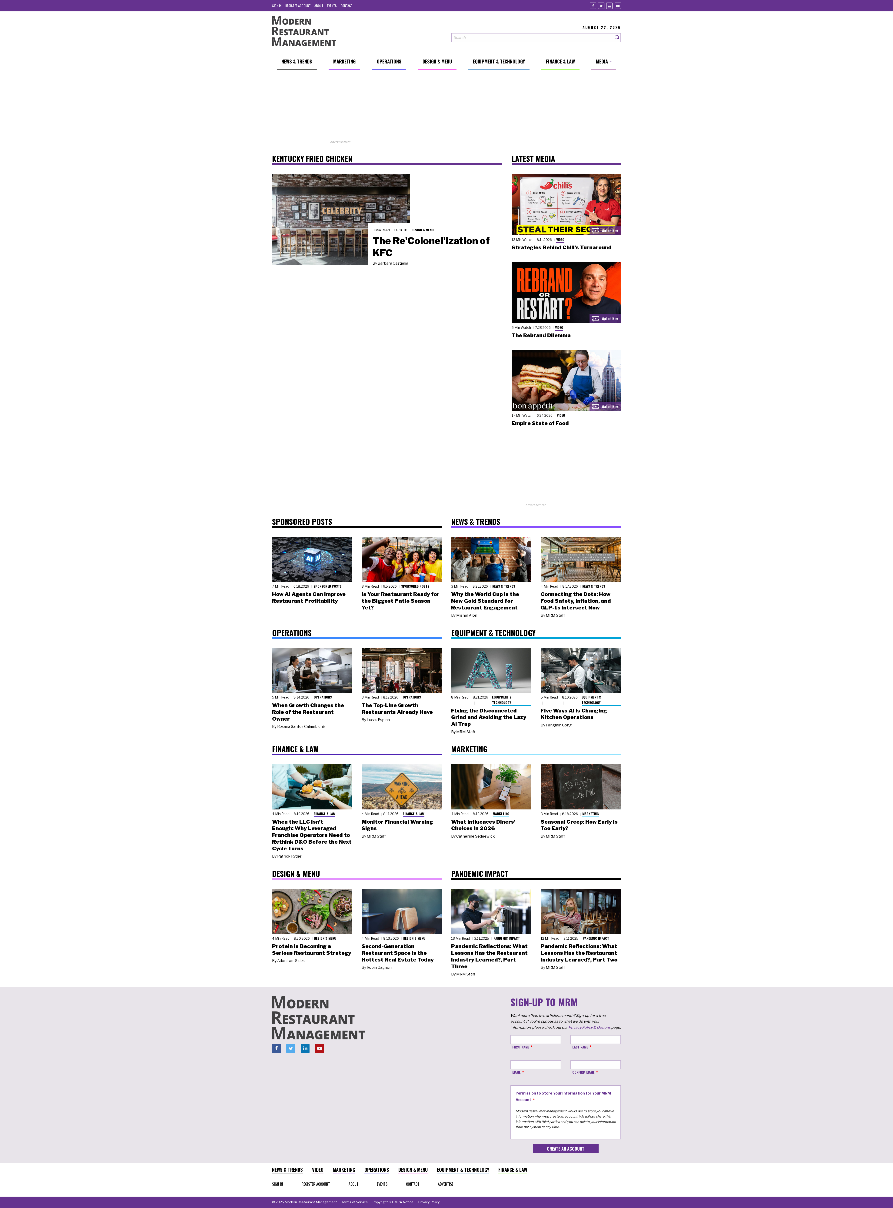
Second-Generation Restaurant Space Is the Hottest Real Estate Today (398, 953)
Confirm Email (583, 1072)
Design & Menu (423, 229)
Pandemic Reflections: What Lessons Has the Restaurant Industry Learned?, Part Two (579, 953)
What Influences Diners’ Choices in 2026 (483, 825)
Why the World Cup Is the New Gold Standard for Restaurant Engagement (485, 601)
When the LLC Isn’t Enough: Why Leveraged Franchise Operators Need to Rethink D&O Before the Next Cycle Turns (312, 835)
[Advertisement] (446, 107)
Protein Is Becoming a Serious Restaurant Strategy (311, 949)
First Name (520, 1047)
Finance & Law (324, 813)
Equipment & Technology (502, 700)
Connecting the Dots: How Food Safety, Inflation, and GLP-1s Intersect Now (576, 601)
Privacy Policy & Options (589, 1027)
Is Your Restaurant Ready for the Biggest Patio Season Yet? (401, 601)
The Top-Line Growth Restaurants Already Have (397, 708)
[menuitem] (277, 5)
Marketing (501, 813)
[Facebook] (593, 6)
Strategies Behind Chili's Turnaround (562, 247)
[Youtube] (618, 6)
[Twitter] (601, 6)
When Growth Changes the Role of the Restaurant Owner (308, 712)
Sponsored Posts (327, 586)
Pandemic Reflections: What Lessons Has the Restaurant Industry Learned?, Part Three (489, 956)
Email (516, 1072)
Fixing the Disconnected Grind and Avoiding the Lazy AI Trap (488, 717)
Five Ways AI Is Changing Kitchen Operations (574, 714)
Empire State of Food (540, 423)
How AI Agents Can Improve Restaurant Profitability (309, 597)
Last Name (580, 1047)
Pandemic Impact (506, 938)
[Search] (617, 37)
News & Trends (503, 586)
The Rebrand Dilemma (541, 335)
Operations (323, 697)
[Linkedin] (609, 6)
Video (560, 239)
